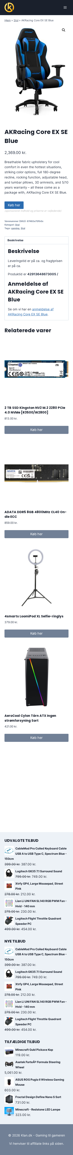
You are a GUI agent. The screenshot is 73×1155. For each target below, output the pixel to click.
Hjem (7, 20)
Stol (16, 20)
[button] (63, 30)
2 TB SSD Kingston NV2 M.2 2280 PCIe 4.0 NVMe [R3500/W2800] (34, 410)
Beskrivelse (15, 240)
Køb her (14, 205)
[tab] (36, 240)
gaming (15, 228)
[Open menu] (65, 7)
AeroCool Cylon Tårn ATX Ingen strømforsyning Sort (30, 718)
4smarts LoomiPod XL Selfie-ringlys (33, 616)
